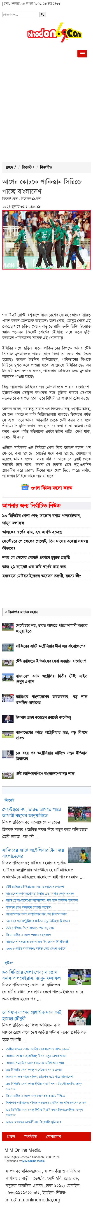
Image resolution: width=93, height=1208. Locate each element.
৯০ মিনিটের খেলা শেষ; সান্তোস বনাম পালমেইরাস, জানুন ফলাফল (41, 519)
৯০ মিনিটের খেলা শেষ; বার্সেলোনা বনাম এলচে (34, 1070)
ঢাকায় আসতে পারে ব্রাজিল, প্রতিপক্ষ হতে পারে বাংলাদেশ (39, 1076)
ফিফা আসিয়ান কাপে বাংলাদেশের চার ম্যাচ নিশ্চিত (35, 1096)
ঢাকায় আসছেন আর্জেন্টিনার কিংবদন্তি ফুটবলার (33, 1122)
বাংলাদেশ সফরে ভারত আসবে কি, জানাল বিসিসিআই (37, 942)
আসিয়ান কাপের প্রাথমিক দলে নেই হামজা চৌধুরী (32, 1015)
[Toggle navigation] (82, 53)
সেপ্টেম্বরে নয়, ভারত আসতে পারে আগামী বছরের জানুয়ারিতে (31, 812)
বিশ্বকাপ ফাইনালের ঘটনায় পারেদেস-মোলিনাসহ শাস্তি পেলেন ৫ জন (46, 1103)
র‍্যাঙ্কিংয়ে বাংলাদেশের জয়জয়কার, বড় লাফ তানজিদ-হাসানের (42, 900)
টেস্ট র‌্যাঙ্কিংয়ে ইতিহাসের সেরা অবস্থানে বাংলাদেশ (35, 887)
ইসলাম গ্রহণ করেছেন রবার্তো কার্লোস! (29, 907)
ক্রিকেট (27, 167)
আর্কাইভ (30, 1136)
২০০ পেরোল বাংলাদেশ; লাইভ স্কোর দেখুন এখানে (35, 948)
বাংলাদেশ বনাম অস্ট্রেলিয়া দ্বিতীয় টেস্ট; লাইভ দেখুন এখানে (40, 893)
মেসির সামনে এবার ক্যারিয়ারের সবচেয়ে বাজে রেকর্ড (37, 1049)
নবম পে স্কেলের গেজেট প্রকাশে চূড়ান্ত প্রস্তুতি (36, 557)
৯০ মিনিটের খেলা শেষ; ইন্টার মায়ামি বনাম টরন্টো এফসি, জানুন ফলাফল (44, 1087)
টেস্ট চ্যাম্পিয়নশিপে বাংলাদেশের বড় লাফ (30, 928)
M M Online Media (33, 1161)
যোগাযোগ (53, 1136)
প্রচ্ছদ (9, 167)
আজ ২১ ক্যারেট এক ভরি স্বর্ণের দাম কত (34, 567)
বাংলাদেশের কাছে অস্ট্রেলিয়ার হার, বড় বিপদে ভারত (36, 914)
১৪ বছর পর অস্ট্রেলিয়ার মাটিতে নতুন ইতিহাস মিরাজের (38, 921)
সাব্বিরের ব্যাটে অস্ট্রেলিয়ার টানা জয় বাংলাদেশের (33, 853)
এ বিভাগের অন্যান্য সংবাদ (21, 612)
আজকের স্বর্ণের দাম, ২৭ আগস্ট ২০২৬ (32, 532)
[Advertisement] (46, 110)
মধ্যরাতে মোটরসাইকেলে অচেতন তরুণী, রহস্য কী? (41, 576)
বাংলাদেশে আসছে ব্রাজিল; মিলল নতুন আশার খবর (36, 1056)
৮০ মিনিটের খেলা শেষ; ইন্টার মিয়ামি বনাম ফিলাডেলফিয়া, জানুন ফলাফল (44, 1113)
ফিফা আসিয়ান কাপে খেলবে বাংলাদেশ (28, 935)
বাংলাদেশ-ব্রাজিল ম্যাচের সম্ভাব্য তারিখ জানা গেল (35, 1063)
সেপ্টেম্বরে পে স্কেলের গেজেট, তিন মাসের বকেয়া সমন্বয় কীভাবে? (45, 544)
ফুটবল (9, 963)
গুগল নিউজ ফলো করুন (51, 488)
